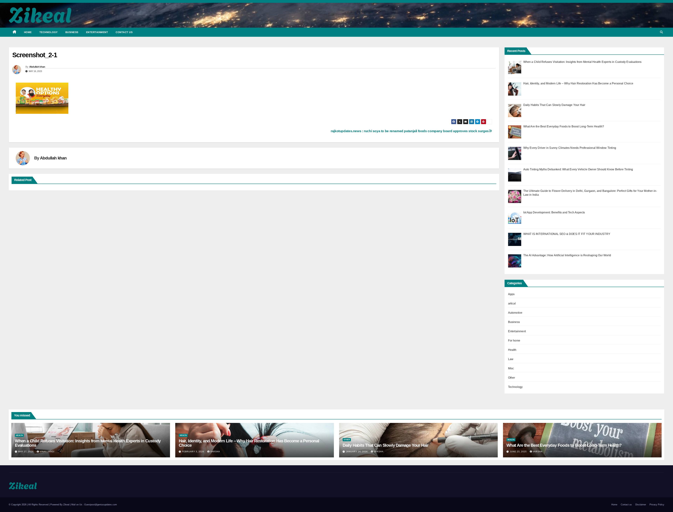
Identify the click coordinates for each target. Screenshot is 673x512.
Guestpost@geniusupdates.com (100, 504)
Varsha (215, 451)
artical (512, 303)
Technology (48, 32)
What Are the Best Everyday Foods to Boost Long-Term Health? (564, 445)
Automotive (515, 312)
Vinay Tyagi (47, 451)
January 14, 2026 (357, 451)
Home (28, 32)
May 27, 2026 (26, 451)
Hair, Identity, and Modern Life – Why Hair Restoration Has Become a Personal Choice (249, 443)
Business (71, 32)
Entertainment (97, 32)
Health (512, 349)
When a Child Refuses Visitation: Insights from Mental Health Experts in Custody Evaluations (88, 443)
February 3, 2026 (193, 451)
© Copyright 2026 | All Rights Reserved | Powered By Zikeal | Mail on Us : (46, 504)
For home (514, 340)
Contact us (124, 32)
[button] (661, 32)
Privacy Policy (657, 504)
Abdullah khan (37, 66)
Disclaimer (640, 504)
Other (511, 377)
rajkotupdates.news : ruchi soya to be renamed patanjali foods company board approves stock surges (410, 131)
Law (511, 359)
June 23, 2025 (518, 451)
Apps (511, 294)
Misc (511, 368)
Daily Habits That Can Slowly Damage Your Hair (385, 445)
